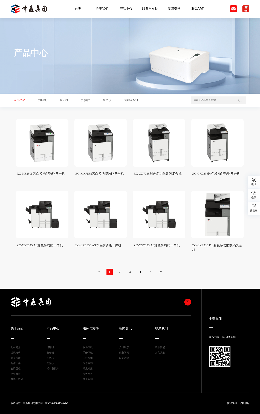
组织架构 (16, 352)
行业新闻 (124, 352)
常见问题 (88, 368)
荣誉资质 (16, 358)
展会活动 (124, 358)
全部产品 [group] (19, 100)
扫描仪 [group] (85, 100)
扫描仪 (50, 358)
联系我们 (198, 8)
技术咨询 (88, 379)
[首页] (99, 272)
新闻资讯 (174, 8)
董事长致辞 (17, 379)
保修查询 (88, 363)
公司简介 (16, 347)
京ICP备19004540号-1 (56, 403)
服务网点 (88, 374)
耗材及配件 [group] (131, 100)
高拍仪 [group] (107, 100)
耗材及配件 (53, 368)
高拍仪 (50, 363)
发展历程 (16, 368)
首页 (78, 8)
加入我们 (160, 352)
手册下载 (88, 352)
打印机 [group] (42, 100)
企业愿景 (16, 374)
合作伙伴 (16, 363)
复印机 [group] (64, 100)
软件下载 (88, 347)
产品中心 (126, 8)
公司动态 (124, 347)
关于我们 (102, 8)
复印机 (50, 352)
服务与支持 (150, 8)
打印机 (50, 347)
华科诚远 (244, 403)
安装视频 (88, 358)
